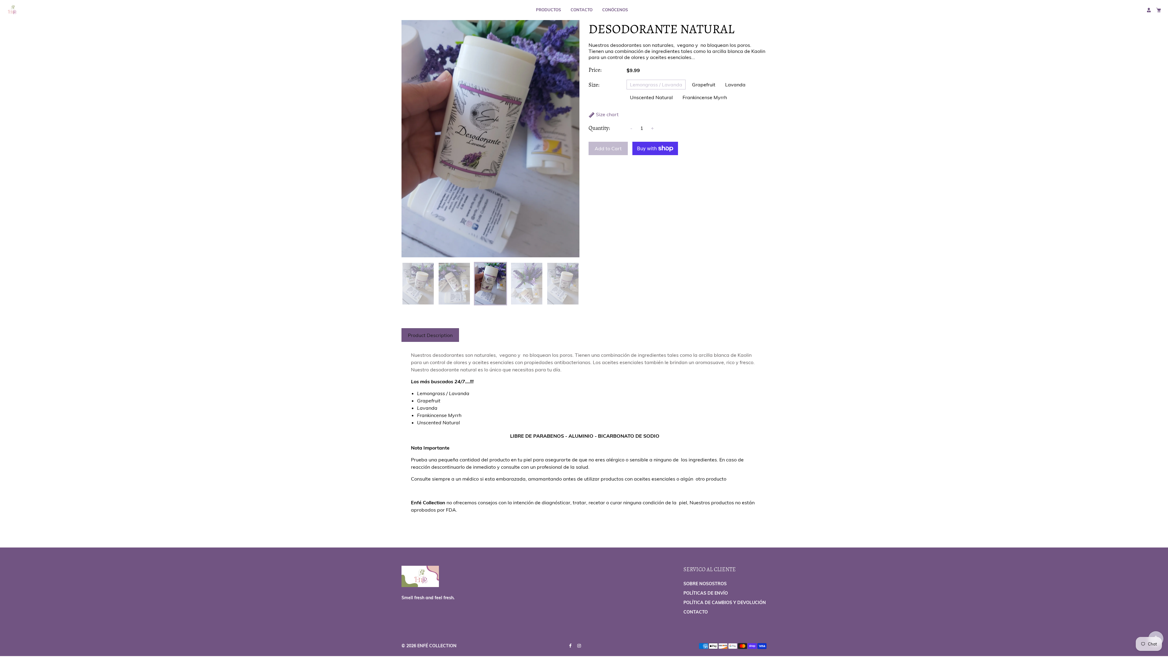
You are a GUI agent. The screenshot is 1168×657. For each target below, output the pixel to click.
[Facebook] (571, 645)
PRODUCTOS (548, 9)
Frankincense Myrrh (705, 97)
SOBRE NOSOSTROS (705, 583)
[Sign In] (1148, 10)
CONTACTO (582, 9)
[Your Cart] (1158, 10)
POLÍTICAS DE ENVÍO (705, 593)
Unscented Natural (651, 97)
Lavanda (735, 85)
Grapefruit (703, 85)
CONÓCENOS (615, 9)
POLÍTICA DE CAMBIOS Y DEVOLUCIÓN (724, 602)
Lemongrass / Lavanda (656, 85)
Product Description (430, 335)
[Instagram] (579, 645)
